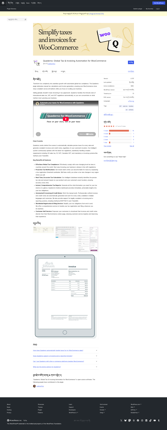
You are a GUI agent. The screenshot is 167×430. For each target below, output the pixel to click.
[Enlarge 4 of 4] (96, 256)
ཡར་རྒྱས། (63, 71)
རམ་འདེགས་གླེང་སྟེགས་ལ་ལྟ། (110, 161)
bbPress (134, 410)
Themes (40, 407)
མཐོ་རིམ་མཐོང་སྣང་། (108, 115)
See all (132, 146)
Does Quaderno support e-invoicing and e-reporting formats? (52, 356)
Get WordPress (159, 3)
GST (120, 106)
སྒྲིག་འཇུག (54, 71)
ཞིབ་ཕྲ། (36, 71)
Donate (103, 410)
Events (102, 407)
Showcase (41, 404)
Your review (107, 146)
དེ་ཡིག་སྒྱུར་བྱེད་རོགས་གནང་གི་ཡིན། (96, 13)
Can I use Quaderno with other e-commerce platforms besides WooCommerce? (58, 361)
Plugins (40, 410)
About (8, 404)
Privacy (9, 412)
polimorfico (51, 64)
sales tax (125, 106)
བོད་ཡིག (25, 420)
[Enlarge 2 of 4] (74, 229)
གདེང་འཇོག (45, 71)
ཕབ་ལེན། (131, 62)
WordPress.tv (73, 412)
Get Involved (103, 404)
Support (71, 407)
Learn (70, 404)
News (8, 407)
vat (126, 109)
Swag (102, 412)
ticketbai (131, 106)
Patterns (40, 412)
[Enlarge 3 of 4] (96, 229)
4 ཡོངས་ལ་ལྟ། (131, 101)
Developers (72, 410)
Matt (133, 407)
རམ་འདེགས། (131, 71)
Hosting (9, 410)
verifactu (131, 109)
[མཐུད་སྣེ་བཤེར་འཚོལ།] (25, 19)
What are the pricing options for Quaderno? (47, 367)
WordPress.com (136, 404)
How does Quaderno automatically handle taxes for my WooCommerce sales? (58, 350)
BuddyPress (135, 412)
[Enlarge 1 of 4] (52, 229)
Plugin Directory (11, 8)
